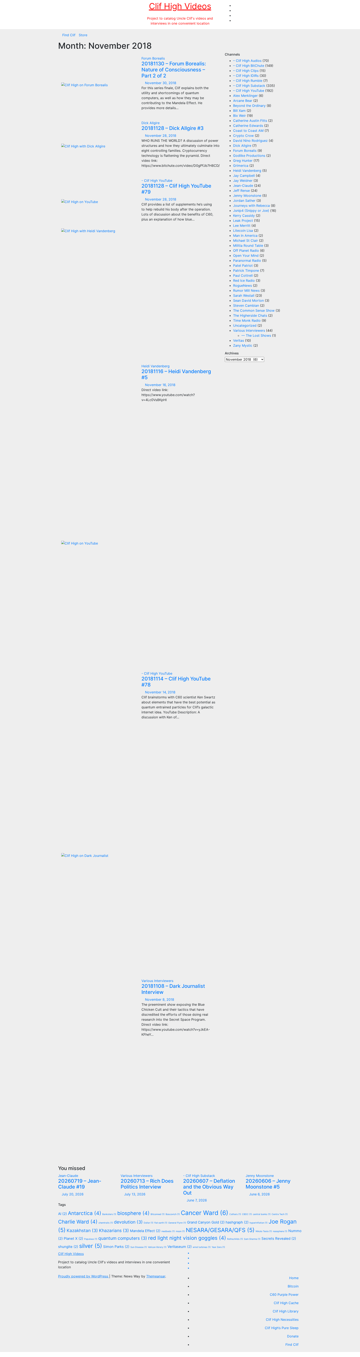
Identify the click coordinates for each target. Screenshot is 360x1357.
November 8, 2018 (159, 999)
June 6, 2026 (259, 1194)
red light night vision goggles (187, 1238)
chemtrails (106, 1222)
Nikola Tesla (264, 1231)
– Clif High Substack (249, 85)
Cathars (235, 1214)
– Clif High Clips (246, 71)
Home (294, 1278)
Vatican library (157, 1247)
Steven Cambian (246, 305)
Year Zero (218, 1247)
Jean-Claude (243, 185)
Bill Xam (239, 110)
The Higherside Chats (250, 315)
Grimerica (240, 165)
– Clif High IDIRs (246, 76)
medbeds (168, 1231)
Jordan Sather (244, 200)
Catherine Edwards (248, 125)
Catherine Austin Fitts (250, 120)
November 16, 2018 (160, 385)
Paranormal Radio (247, 260)
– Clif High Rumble (247, 81)
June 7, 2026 (197, 1200)
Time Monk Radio (247, 320)
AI (62, 1214)
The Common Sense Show (254, 310)
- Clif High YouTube (156, 180)
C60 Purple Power (284, 1294)
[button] (300, 35)
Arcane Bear (242, 100)
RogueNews (242, 285)
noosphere (280, 1231)
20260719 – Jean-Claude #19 (79, 1184)
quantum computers (122, 1238)
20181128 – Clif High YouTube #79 (176, 189)
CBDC (247, 1214)
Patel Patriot (243, 265)
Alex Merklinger (245, 95)
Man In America (245, 235)
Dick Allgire (150, 123)
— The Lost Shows (256, 335)
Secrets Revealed (278, 1238)
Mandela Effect (145, 1231)
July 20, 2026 (73, 1194)
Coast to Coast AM (248, 130)
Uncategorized (244, 325)
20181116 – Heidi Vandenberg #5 (176, 374)
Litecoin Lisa (243, 230)
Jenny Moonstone (247, 195)
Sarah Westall (243, 295)
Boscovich (173, 1214)
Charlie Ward (78, 1222)
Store (83, 35)
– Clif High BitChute (248, 66)
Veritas (238, 340)
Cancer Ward (204, 1212)
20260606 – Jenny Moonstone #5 (268, 1184)
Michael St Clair (245, 240)
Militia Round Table (248, 245)
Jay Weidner (242, 180)
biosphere (133, 1213)
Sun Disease (138, 1247)
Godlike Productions (249, 155)
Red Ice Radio (244, 280)
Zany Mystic (242, 345)
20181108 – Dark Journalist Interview (173, 989)
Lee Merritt (241, 225)
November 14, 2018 (160, 692)
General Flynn (177, 1222)
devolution (128, 1222)
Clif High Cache (286, 1303)
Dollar (148, 1222)
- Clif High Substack (199, 1176)
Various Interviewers (157, 981)
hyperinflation (259, 1222)
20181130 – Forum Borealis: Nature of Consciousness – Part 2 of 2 (173, 70)
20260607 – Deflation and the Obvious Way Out (209, 1187)
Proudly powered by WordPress (83, 1276)
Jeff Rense (241, 190)
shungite (68, 1247)
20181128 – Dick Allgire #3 (172, 128)
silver (90, 1245)
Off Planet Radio (246, 250)
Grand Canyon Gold (206, 1222)
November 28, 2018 (160, 135)
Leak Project (243, 220)
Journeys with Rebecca (251, 205)
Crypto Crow (243, 135)
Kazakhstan (82, 1230)
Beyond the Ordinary (249, 105)
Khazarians (114, 1230)
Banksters (109, 1214)
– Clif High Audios (247, 61)
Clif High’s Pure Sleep (282, 1328)
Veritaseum (180, 1247)
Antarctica (84, 1213)
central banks (262, 1214)
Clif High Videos (180, 6)
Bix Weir (239, 115)
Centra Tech (280, 1214)
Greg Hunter (242, 160)
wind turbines (202, 1247)
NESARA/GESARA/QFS (220, 1230)
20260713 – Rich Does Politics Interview (147, 1184)
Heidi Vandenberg (155, 366)
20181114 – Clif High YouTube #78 (176, 682)
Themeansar (155, 1276)
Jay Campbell (244, 175)
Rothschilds (235, 1239)
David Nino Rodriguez (250, 140)
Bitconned (158, 1214)
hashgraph (237, 1222)
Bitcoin (293, 1286)
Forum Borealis (153, 58)
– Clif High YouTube (248, 90)
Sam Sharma (252, 1239)
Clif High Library (286, 1311)
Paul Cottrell (243, 275)
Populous (90, 1239)
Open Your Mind (246, 255)
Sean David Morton (248, 300)
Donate (293, 1336)
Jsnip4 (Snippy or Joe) (251, 210)
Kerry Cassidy (244, 215)
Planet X (73, 1238)
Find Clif (68, 35)
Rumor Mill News (246, 290)
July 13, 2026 (134, 1194)
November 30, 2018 (160, 83)
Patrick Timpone (246, 270)
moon (180, 1231)
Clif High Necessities (282, 1319)
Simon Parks (116, 1247)
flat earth (160, 1222)
